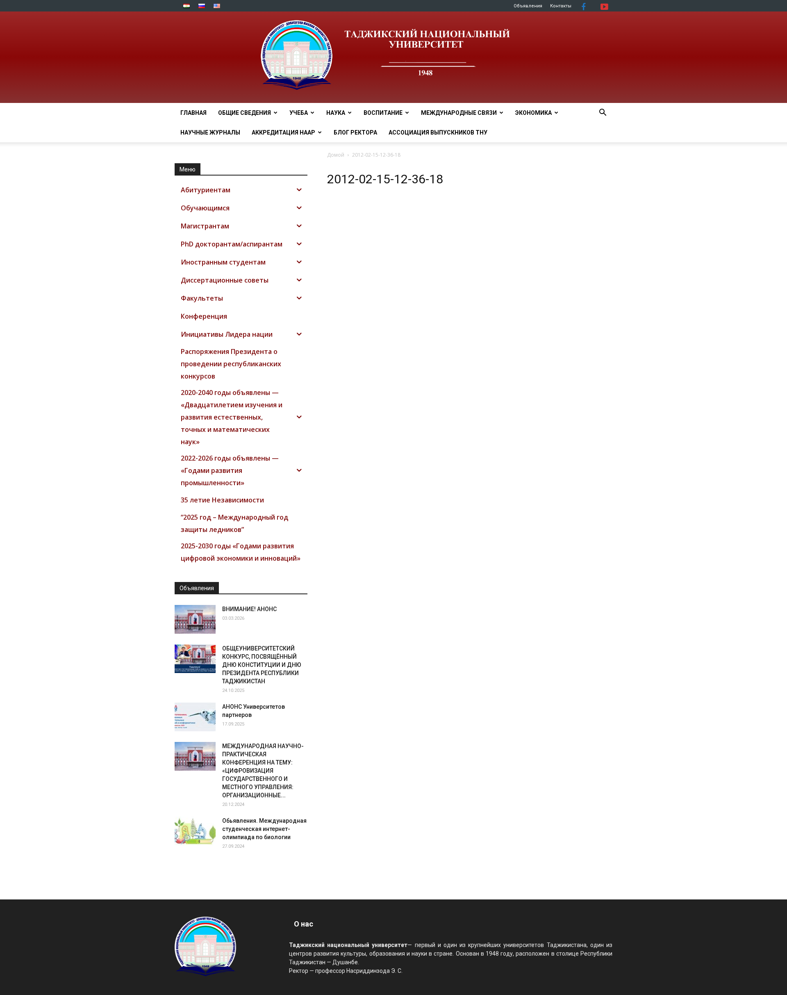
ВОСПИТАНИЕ (383, 113)
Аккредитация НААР (283, 132)
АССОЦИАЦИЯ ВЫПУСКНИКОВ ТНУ (438, 132)
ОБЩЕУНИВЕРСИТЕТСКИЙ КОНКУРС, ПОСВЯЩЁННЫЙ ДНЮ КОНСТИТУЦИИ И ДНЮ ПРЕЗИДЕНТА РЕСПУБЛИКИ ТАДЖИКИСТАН (261, 665)
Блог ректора (355, 132)
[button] (602, 113)
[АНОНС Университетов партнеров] (195, 717)
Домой (335, 154)
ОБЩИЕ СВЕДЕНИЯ (244, 113)
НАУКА (335, 113)
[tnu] (393, 57)
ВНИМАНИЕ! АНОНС (249, 609)
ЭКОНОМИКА (533, 113)
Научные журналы (210, 132)
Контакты (560, 6)
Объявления (528, 6)
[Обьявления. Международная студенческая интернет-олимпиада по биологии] (195, 831)
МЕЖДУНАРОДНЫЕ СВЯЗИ (459, 113)
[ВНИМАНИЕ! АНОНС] (195, 619)
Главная (193, 113)
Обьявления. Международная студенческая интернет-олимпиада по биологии (264, 828)
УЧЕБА (298, 113)
